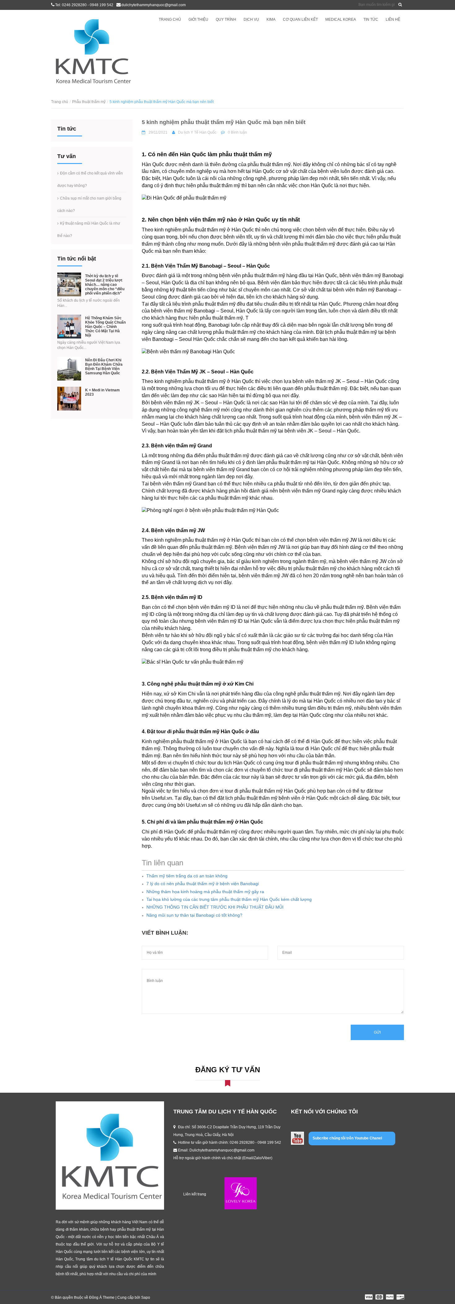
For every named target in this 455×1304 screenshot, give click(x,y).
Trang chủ (170, 19)
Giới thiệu (198, 19)
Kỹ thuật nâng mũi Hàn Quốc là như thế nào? (88, 229)
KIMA (270, 19)
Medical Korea (340, 19)
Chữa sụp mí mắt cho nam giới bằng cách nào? (89, 204)
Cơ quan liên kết (300, 19)
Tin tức (370, 19)
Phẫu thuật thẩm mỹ (89, 102)
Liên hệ (393, 19)
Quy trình (226, 19)
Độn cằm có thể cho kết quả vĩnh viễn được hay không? (90, 179)
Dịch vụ (251, 19)
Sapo (145, 1297)
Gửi (377, 1032)
